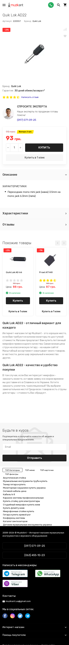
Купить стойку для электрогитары (21, 501)
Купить (44, 147)
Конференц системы (14, 518)
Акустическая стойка (14, 478)
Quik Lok (36, 21)
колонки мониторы (36, 336)
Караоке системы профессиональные (23, 498)
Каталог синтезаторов (15, 521)
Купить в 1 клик (35, 157)
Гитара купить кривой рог (17, 514)
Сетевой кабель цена (14, 491)
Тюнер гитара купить (14, 484)
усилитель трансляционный (29, 385)
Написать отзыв (30, 97)
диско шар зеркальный (30, 354)
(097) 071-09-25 (26, 119)
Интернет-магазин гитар (17, 333)
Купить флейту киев (13, 508)
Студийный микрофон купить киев (21, 504)
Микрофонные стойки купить (18, 511)
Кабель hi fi (9, 494)
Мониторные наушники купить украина (24, 488)
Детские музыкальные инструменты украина (27, 524)
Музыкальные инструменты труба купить (25, 481)
